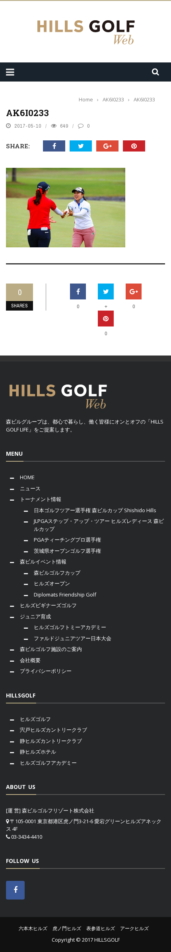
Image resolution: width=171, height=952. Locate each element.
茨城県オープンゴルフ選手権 (67, 550)
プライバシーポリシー (46, 670)
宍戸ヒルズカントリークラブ (53, 729)
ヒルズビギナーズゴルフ (48, 605)
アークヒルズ (134, 928)
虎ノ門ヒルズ (66, 928)
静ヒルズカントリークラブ (51, 740)
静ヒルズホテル (38, 751)
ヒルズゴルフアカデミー (48, 762)
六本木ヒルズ (33, 928)
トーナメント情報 (40, 499)
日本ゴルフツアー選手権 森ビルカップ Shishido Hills (95, 510)
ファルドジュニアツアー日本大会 (72, 638)
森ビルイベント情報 (43, 561)
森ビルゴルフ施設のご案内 (51, 649)
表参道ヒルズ (100, 928)
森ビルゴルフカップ (57, 572)
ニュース (30, 488)
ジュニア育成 (35, 616)
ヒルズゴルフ (35, 719)
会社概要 (30, 660)
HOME (27, 477)
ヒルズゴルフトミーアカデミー (70, 627)
